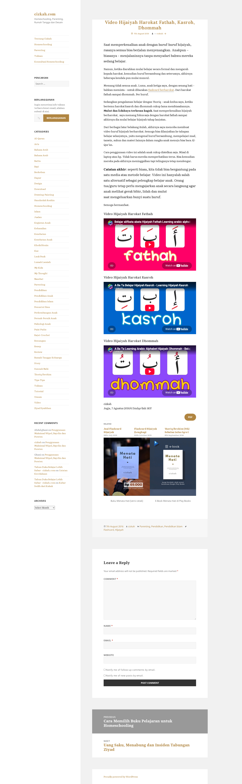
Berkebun (39, 172)
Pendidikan (40, 290)
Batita (37, 161)
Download (40, 189)
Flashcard (109, 529)
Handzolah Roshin (44, 200)
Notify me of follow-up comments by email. (130, 669)
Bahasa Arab (41, 149)
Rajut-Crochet (42, 335)
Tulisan (38, 55)
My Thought (40, 273)
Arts (36, 144)
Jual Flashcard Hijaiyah (112, 430)
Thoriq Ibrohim (42, 374)
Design (38, 183)
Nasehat (38, 278)
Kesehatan (40, 234)
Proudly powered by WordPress (121, 776)
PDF (190, 417)
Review (38, 352)
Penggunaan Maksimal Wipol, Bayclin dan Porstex (50, 433)
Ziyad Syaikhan (42, 408)
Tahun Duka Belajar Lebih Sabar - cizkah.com (48, 468)
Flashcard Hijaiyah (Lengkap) (145, 430)
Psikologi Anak (42, 323)
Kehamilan (40, 228)
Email (108, 640)
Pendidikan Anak (43, 295)
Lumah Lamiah (42, 262)
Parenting (39, 50)
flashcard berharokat (161, 90)
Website (109, 655)
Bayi (36, 166)
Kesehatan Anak (43, 239)
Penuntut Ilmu (42, 307)
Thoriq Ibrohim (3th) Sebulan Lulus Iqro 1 (177, 430)
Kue (36, 250)
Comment (111, 578)
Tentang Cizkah (43, 38)
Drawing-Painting (44, 194)
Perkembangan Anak (45, 312)
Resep (37, 346)
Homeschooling (43, 44)
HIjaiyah (119, 529)
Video (37, 402)
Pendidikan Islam (43, 301)
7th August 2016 (141, 33)
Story (37, 363)
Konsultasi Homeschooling (49, 61)
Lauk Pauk (40, 256)
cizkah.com (45, 13)
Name (108, 625)
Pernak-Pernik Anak (45, 318)
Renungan (40, 340)
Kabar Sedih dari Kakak (50, 484)
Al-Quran (39, 138)
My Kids (38, 267)
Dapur (37, 177)
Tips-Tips (39, 380)
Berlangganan (56, 118)
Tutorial (38, 391)
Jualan (38, 217)
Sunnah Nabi (41, 368)
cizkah (38, 442)
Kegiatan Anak (42, 222)
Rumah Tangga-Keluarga (48, 357)
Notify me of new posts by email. (124, 675)
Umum (38, 396)
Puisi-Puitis (40, 329)
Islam (37, 211)
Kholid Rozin (41, 245)
